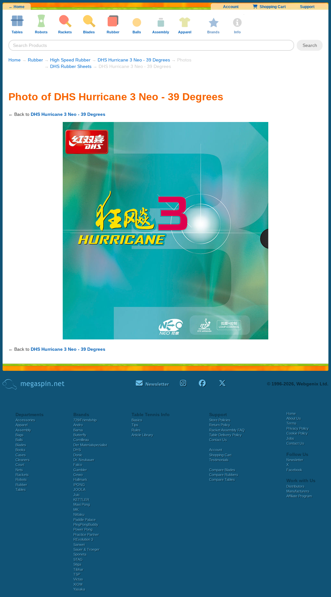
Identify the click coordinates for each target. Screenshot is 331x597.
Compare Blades (222, 470)
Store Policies (219, 420)
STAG (78, 559)
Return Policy (219, 425)
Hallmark (80, 479)
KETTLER (81, 500)
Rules (136, 430)
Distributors (295, 486)
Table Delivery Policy (225, 435)
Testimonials (219, 460)
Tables (21, 490)
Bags (20, 435)
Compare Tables (222, 479)
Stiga (77, 564)
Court (20, 465)
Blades (21, 445)
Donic (77, 455)
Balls (19, 440)
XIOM (77, 584)
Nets (19, 470)
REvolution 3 (83, 539)
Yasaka (79, 589)
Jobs (290, 438)
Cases (21, 455)
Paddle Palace (84, 520)
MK (76, 510)
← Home (17, 7)
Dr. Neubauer (83, 460)
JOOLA (79, 490)
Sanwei (79, 545)
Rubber (35, 59)
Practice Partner (86, 534)
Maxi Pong (81, 504)
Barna (78, 430)
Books (21, 450)
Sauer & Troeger (86, 549)
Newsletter (294, 460)
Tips (135, 425)
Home (14, 59)
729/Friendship (85, 420)
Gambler (80, 470)
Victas (78, 579)
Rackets (22, 475)
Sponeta (79, 554)
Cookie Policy (297, 433)
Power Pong (82, 529)
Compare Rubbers (223, 475)
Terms (291, 423)
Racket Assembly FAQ (227, 430)
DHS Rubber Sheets (70, 66)
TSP (76, 574)
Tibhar (78, 569)
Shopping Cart (272, 7)
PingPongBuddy (85, 524)
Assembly (23, 430)
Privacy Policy (297, 428)
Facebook (294, 470)
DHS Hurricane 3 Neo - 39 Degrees (134, 59)
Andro (78, 425)
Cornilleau (81, 440)
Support (307, 7)
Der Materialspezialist (90, 445)
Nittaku (78, 514)
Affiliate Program (299, 496)
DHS (77, 450)
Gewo (78, 475)
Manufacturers (297, 491)
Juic (76, 495)
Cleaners (23, 460)
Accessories (25, 420)
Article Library (142, 435)
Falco (77, 465)
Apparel (21, 425)
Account (231, 7)
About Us (293, 418)
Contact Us (218, 440)
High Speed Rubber (70, 59)
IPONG (79, 485)
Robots (21, 479)
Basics (137, 420)
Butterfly (79, 435)
